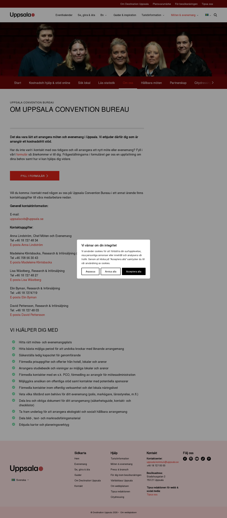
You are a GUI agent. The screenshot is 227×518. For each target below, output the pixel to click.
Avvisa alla (110, 271)
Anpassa (90, 271)
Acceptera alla (133, 271)
